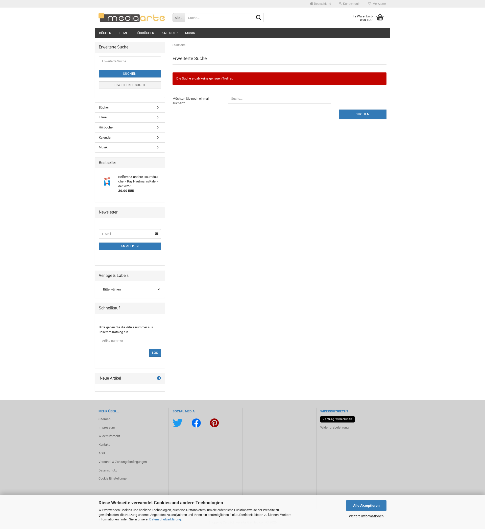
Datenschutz (108, 470)
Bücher (105, 33)
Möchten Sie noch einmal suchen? (191, 101)
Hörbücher (144, 33)
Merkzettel (378, 4)
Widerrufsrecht (109, 436)
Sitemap (104, 419)
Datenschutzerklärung (165, 519)
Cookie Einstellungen (113, 478)
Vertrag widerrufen (337, 419)
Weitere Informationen (366, 516)
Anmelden (130, 246)
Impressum (107, 427)
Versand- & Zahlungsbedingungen (123, 462)
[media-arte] (132, 18)
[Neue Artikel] (159, 378)
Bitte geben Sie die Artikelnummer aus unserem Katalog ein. (126, 329)
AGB (102, 453)
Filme (123, 33)
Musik (190, 33)
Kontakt (104, 444)
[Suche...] (258, 17)
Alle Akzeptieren (366, 506)
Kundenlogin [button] (351, 4)
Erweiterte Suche (130, 85)
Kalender (170, 33)
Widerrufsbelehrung (334, 427)
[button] (320, 4)
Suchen (363, 114)
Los (155, 353)
